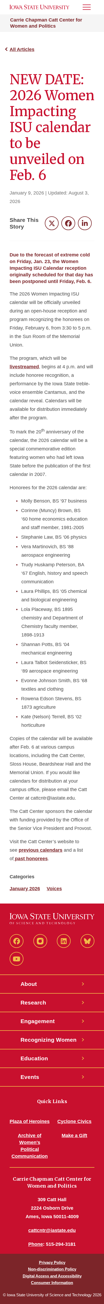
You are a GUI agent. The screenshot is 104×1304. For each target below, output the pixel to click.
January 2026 (25, 888)
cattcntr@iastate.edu (52, 1230)
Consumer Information (52, 1282)
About (29, 984)
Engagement (38, 1021)
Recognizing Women (49, 1040)
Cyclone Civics (74, 1121)
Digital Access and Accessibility (52, 1276)
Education (34, 1058)
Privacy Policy (52, 1262)
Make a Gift (74, 1135)
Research (33, 1002)
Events (30, 1077)
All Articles (22, 49)
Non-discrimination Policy (52, 1269)
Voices (54, 888)
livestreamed (24, 366)
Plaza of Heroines (30, 1121)
